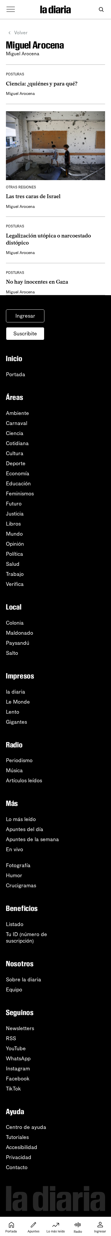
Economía (17, 473)
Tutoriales (17, 1137)
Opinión (15, 544)
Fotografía (18, 865)
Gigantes (16, 722)
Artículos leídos (24, 780)
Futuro (14, 503)
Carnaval (16, 423)
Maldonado (19, 633)
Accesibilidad (21, 1147)
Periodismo (19, 760)
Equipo (14, 989)
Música (14, 770)
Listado (14, 924)
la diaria (15, 692)
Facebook (18, 1078)
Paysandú (17, 643)
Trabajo (15, 574)
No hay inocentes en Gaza (37, 282)
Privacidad (18, 1157)
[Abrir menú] (10, 9)
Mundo (14, 534)
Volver (21, 32)
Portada (15, 374)
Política (14, 554)
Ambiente (17, 413)
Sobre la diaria (23, 979)
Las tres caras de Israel (33, 196)
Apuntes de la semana (32, 839)
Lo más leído (21, 819)
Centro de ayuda (26, 1127)
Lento (12, 712)
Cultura (14, 453)
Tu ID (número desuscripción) (26, 937)
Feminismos (20, 493)
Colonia (15, 623)
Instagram (18, 1068)
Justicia (15, 513)
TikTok (13, 1088)
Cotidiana (17, 443)
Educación (18, 483)
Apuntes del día (24, 829)
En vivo (14, 849)
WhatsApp (18, 1058)
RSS (11, 1038)
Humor (14, 875)
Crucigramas (21, 885)
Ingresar (25, 316)
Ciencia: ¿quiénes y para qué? (42, 83)
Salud (13, 564)
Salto (12, 653)
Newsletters (20, 1028)
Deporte (15, 463)
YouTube (16, 1048)
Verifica (15, 584)
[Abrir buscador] (101, 10)
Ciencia (14, 433)
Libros (13, 524)
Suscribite (25, 333)
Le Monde (18, 702)
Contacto (17, 1167)
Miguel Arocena (20, 93)
